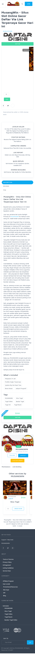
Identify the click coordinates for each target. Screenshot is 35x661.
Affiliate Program (8, 581)
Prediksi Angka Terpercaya (13, 382)
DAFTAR (17, 44)
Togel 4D (8, 405)
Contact (23, 455)
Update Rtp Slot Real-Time (13, 385)
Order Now (18, 508)
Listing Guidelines (8, 568)
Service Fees (7, 571)
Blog (4, 595)
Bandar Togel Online (11, 620)
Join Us (5, 638)
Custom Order (17, 460)
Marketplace (6, 467)
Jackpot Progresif (21, 388)
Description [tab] (7, 182)
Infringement (7, 565)
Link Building (17, 467)
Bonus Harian (9, 388)
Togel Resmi (17, 405)
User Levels (6, 584)
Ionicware (6, 606)
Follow (12, 455)
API (4, 592)
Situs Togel (19, 398)
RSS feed (6, 590)
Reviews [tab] (6, 186)
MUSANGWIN (15, 216)
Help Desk (10, 539)
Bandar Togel (20, 401)
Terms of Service (8, 559)
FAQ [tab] (4, 190)
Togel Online (9, 401)
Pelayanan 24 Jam (10, 378)
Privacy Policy (7, 562)
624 (7, 99)
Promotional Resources (10, 587)
